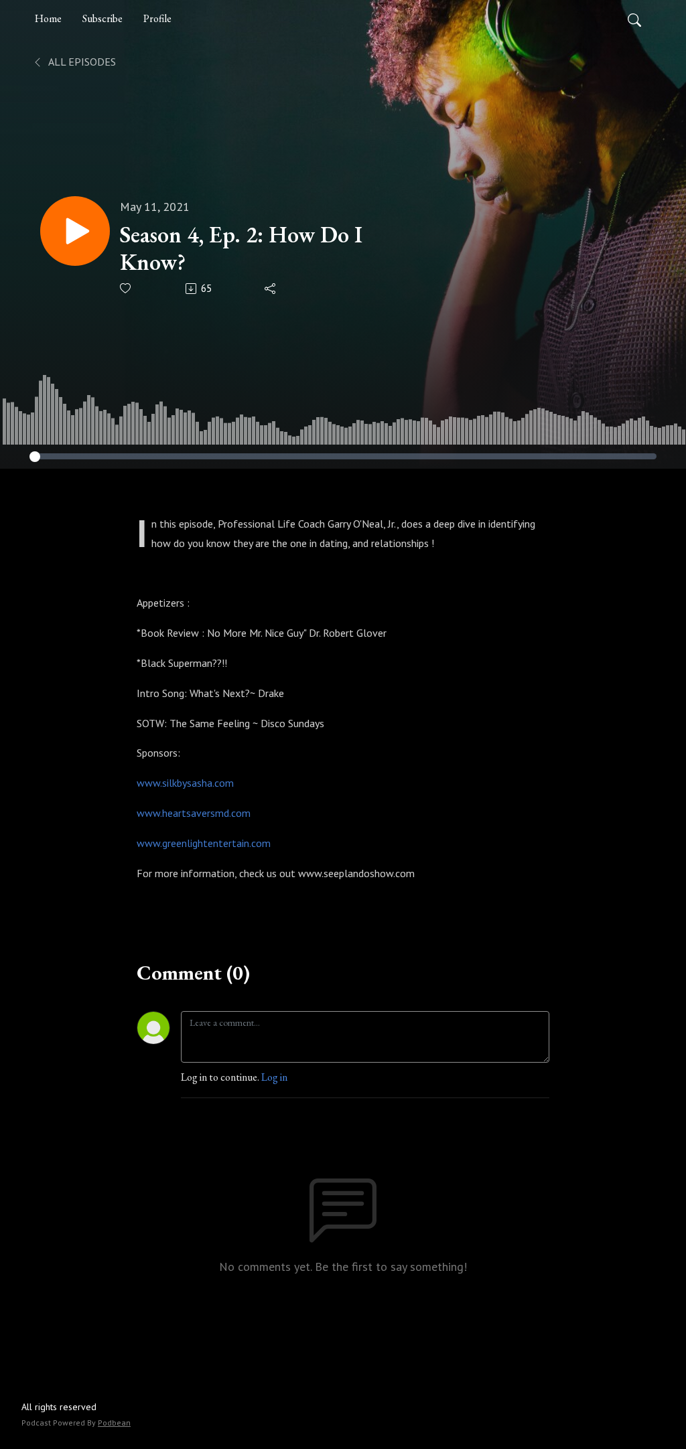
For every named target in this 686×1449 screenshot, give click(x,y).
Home (48, 18)
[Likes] (126, 288)
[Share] (271, 288)
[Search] (634, 18)
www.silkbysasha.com (185, 782)
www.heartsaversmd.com (194, 813)
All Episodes (81, 61)
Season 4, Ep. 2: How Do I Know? (241, 248)
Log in (274, 1077)
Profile (157, 18)
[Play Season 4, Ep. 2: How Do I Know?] (75, 231)
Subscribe (102, 18)
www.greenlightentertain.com (204, 843)
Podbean (114, 1423)
